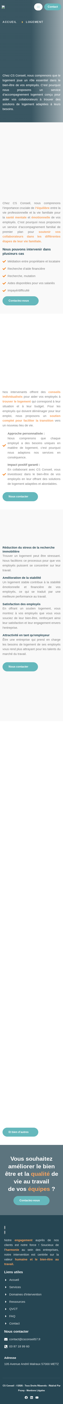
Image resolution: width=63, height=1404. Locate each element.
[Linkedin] (31, 1397)
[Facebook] (26, 1397)
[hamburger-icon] (38, 6)
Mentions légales (36, 1390)
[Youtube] (36, 1397)
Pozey (21, 1390)
